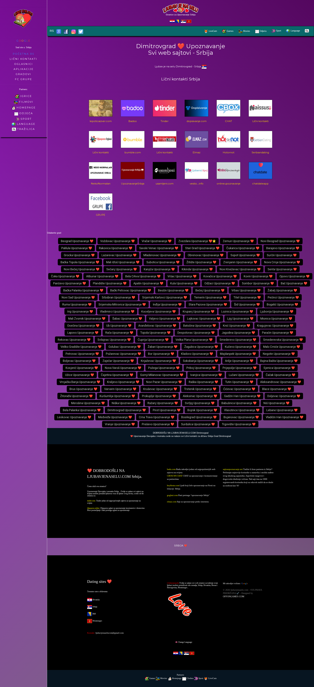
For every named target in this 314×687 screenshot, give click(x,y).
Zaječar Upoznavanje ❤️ (118, 361)
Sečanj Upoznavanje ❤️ (121, 269)
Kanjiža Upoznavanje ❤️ (159, 269)
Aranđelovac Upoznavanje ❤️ (157, 325)
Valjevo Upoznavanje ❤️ (164, 318)
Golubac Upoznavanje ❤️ (124, 346)
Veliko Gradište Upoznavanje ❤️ (81, 346)
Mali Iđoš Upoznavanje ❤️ (123, 262)
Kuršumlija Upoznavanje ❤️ (117, 396)
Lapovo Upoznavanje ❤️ (82, 332)
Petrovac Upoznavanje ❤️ (82, 353)
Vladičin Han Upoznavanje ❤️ (284, 417)
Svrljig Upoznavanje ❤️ (200, 403)
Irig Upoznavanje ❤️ (80, 311)
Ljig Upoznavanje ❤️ (240, 318)
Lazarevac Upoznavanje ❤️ (119, 255)
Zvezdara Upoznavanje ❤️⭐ (197, 241)
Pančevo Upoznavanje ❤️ (69, 283)
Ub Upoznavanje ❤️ (118, 325)
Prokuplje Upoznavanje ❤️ (159, 396)
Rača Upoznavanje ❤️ (119, 332)
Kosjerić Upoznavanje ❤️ (82, 368)
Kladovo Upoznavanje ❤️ (197, 353)
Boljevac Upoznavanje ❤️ (79, 361)
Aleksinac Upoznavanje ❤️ (200, 396)
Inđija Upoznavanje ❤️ (167, 304)
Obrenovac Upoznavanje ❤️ (206, 255)
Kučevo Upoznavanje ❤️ (240, 346)
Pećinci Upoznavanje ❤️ (283, 297)
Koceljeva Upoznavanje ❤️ (158, 311)
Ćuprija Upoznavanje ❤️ (153, 339)
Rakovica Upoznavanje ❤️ (115, 248)
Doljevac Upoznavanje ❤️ (283, 396)
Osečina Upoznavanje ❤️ (83, 325)
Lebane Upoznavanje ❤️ (282, 410)
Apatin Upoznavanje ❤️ (148, 283)
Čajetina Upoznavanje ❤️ (117, 375)
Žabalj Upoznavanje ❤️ (282, 290)
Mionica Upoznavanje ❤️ (276, 318)
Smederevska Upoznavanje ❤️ (283, 339)
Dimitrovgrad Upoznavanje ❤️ (127, 410)
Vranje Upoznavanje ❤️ (120, 424)
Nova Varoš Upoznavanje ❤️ (123, 368)
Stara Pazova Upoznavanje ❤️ (208, 304)
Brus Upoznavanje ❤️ (83, 389)
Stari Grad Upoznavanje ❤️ (202, 248)
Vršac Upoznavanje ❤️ (182, 276)
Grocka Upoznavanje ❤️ (79, 255)
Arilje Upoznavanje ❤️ (239, 361)
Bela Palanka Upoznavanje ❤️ (82, 410)
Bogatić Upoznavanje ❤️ (282, 304)
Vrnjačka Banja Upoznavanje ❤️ (80, 382)
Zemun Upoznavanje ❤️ (238, 241)
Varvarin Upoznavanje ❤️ (120, 389)
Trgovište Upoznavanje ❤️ (239, 424)
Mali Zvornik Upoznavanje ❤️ (86, 318)
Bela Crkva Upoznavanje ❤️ (143, 276)
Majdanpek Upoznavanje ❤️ (238, 353)
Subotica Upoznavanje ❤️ (163, 262)
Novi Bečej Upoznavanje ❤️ (81, 269)
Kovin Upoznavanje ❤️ (258, 276)
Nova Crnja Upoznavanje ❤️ (282, 262)
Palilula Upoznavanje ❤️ (76, 248)
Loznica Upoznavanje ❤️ (237, 311)
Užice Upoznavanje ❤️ (79, 375)
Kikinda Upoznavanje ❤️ (197, 269)
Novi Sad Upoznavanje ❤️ (78, 297)
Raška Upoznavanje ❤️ (203, 382)
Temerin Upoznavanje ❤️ (210, 297)
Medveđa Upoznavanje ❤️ (115, 417)
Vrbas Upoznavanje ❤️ (246, 290)
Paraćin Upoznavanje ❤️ (277, 332)
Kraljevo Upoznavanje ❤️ (123, 382)
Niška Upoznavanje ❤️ (126, 403)
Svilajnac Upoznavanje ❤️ (114, 339)
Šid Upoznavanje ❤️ (247, 304)
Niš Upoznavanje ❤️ (276, 403)
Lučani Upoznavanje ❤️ (244, 375)
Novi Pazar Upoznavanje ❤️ (164, 382)
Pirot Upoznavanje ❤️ (167, 410)
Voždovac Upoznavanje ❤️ (117, 241)
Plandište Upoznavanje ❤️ (110, 283)
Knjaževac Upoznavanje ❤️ (158, 361)
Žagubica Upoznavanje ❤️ (201, 346)
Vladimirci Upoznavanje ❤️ (117, 311)
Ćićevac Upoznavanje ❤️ (239, 389)
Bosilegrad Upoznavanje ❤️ (199, 417)
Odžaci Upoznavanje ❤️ (219, 283)
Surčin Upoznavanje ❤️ (282, 255)
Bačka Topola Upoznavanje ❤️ (80, 262)
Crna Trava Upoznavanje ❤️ (156, 417)
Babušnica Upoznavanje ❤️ (239, 403)
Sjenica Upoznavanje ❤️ (279, 368)
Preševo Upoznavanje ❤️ (158, 424)
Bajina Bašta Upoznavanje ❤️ (279, 361)
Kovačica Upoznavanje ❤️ (220, 276)
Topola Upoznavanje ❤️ (155, 332)
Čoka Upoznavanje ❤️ (65, 276)
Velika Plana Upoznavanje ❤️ (194, 339)
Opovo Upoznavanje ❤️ (294, 276)
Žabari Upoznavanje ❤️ (162, 346)
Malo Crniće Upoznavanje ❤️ (281, 346)
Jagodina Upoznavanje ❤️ (238, 332)
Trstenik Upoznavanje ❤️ (200, 389)
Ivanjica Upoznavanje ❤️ (206, 375)
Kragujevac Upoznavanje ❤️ (275, 325)
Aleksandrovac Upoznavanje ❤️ (280, 382)
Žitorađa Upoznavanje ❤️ (76, 396)
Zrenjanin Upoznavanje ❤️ (240, 262)
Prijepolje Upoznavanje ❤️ (240, 368)
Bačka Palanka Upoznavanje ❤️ (83, 290)
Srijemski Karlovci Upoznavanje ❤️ (164, 297)
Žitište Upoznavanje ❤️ (201, 262)
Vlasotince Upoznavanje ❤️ (242, 410)
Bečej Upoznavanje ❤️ (210, 290)
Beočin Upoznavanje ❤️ (173, 290)
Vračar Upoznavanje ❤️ (157, 241)
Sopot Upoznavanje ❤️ (245, 255)
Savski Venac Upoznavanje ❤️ (158, 248)
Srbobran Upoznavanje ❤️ (118, 297)
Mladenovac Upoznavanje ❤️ (162, 255)
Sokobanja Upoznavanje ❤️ (200, 361)
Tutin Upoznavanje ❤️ (239, 382)
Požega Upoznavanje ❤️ (164, 368)
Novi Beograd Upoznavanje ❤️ (280, 241)
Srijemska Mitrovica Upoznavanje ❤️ (122, 304)
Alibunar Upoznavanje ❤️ (102, 276)
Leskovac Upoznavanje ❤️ (74, 417)
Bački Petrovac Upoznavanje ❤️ (130, 290)
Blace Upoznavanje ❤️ (276, 389)
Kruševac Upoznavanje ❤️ (160, 389)
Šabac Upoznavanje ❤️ (127, 318)
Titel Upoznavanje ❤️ (247, 297)
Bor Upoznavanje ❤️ (161, 353)
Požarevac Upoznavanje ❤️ (123, 353)
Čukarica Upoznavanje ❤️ (242, 248)
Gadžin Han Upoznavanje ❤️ (242, 396)
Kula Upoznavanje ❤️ (184, 283)
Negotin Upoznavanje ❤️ (279, 353)
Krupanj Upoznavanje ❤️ (198, 311)
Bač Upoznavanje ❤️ (294, 283)
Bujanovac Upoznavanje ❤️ (241, 417)
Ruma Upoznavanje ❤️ (77, 304)
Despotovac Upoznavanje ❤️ (196, 332)
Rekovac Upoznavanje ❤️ (74, 339)
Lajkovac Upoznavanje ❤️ (203, 318)
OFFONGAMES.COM (233, 596)
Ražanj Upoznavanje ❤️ (163, 403)
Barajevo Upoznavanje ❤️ (282, 248)
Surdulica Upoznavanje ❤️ (198, 424)
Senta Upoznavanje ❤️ (282, 269)
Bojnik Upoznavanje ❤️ (202, 410)
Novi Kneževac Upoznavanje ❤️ (240, 269)
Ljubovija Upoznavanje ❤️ (276, 311)
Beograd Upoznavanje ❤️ (77, 241)
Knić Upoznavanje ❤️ (236, 325)
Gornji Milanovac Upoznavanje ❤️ (161, 375)
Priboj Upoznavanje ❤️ (201, 368)
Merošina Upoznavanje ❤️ (88, 403)
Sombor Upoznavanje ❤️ (258, 283)
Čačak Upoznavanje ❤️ (280, 375)
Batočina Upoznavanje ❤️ (199, 325)
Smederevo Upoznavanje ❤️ (237, 339)
